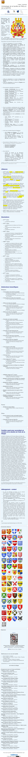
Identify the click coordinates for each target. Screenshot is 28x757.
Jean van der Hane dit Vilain (14, 90)
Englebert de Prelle (9, 160)
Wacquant (21, 448)
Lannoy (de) (5, 187)
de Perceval (12, 436)
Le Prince (7, 478)
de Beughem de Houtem (21, 451)
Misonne (17, 475)
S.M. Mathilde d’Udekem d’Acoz (12, 136)
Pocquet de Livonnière (17, 469)
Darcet (18, 441)
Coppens (17, 447)
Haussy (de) (10, 194)
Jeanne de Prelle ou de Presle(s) (14, 152)
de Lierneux (10, 477)
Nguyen (4, 211)
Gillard (14, 457)
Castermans (9, 465)
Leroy (6, 443)
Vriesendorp (17, 211)
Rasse (9, 442)
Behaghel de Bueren (5, 451)
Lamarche (21, 203)
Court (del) (9, 178)
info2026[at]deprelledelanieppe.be (10, 500)
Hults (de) (22, 194)
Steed (17, 465)
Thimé (4, 181)
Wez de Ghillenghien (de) (15, 173)
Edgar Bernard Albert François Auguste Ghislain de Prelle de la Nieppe (14, 323)
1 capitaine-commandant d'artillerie (12, 275)
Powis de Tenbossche (13, 453)
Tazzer (24, 473)
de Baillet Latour (16, 449)
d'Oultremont (21, 453)
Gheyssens (5, 194)
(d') (20, 172)
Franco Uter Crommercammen (14, 99)
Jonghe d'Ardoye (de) (13, 203)
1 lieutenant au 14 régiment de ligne (13, 263)
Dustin (16, 455)
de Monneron (13, 470)
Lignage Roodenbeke (10, 91)
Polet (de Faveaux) (20, 438)
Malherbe (8, 474)
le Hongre (20, 436)
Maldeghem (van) (10, 196)
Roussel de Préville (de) (12, 462)
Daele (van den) (15, 178)
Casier (11, 463)
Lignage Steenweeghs (10, 100)
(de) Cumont (7, 456)
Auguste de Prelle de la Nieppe (17, 68)
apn (2, 521)
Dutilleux (3, 445)
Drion (10, 441)
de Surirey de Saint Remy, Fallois (11, 448)
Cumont (15, 200)
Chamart (22, 177)
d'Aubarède (7, 470)
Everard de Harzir (16, 440)
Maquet (3, 456)
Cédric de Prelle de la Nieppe (18, 58)
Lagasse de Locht (10, 454)
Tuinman (3, 473)
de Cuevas (8, 467)
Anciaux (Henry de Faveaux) (7, 439)
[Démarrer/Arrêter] (13, 632)
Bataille (14, 465)
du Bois (8, 463)
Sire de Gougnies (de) (13, 191)
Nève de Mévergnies (20, 457)
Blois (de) (20, 176)
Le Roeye (22, 467)
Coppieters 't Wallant (15, 456)
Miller (22, 210)
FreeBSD (19, 494)
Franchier (7, 186)
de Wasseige (4, 452)
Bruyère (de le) (16, 177)
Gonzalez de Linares (10, 201)
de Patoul (13, 467)
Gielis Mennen (13, 92)
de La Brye (12, 478)
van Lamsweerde (9, 457)
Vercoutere (10, 440)
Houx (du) (22, 186)
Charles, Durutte (4, 453)
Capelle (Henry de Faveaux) (20, 439)
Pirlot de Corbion (11, 443)
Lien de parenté (6, 75)
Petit (21, 443)
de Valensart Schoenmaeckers (12, 445)
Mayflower (11, 109)
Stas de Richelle (10, 455)
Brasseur (21, 475)
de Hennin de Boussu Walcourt (11, 476)
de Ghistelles (17, 479)
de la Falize (20, 477)
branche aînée (6, 61)
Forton (23, 444)
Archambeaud (14, 472)
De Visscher (12, 474)
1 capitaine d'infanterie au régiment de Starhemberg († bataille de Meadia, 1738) (14, 246)
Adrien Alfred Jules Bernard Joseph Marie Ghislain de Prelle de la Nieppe (15, 341)
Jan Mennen (12, 96)
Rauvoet (10, 187)
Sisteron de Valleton (17, 207)
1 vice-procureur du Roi (10, 281)
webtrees (17, 495)
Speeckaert (14, 442)
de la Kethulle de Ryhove (12, 452)
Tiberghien (14, 197)
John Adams (8, 116)
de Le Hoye (7, 475)
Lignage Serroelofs (9, 95)
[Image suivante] (15, 632)
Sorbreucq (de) (6, 173)
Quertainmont (20, 455)
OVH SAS (15, 493)
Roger (14, 75)
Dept (7, 477)
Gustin (2, 466)
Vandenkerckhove (11, 211)
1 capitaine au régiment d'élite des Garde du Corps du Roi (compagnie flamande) (13, 244)
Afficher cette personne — (14, 646)
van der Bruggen (14, 460)
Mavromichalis (17, 204)
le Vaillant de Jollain (17, 468)
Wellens (5, 198)
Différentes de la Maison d (13, 82)
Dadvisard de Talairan (6, 472)
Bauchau (11, 200)
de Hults (3, 464)
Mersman (17, 196)
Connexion (24, 4)
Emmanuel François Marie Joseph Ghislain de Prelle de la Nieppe (15, 293)
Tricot (19, 191)
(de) (8, 177)
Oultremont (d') (14, 205)
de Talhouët (9, 469)
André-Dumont (12, 210)
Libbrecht (24, 463)
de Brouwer (22, 450)
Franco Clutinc (13, 94)
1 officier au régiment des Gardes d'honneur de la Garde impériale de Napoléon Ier (12, 261)
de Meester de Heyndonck (10, 459)
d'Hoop (18, 442)
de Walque (17, 467)
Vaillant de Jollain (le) (7, 208)
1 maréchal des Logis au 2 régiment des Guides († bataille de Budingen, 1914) (14, 279)
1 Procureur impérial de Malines (11, 270)
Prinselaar (14, 441)
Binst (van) (21, 184)
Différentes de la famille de (12, 43)
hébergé (10, 491)
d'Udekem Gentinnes (5, 461)
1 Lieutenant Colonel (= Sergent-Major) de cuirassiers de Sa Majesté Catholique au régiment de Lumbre (14, 234)
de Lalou (11, 437)
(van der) (9, 184)
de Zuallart (15, 437)
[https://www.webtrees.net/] (14, 755)
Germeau (11, 464)
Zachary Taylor (8, 120)
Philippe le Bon (19, 156)
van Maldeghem (16, 450)
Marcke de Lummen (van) (8, 204)
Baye (11, 176)
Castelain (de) (16, 183)
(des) (12, 172)
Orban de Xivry (18, 454)
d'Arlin (9, 479)
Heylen (8, 202)
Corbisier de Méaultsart (17, 444)
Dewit (18, 200)
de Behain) (10, 449)
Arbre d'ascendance (8, 57)
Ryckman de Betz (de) (7, 207)
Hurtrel (16, 478)
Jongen (3, 459)
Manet (6, 442)
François (3, 444)
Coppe (12, 479)
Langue (19, 4)
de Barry (24, 470)
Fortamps (7, 179)
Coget (20, 445)
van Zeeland (21, 460)
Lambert (18, 75)
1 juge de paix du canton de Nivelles (12, 271)
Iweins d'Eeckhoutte (22, 472)
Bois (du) (14, 193)
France (15, 491)
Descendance (6, 68)
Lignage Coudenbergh (10, 89)
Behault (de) (15, 184)
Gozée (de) (12, 186)
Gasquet (22, 200)
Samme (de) (13, 180)
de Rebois (23, 437)
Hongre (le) (17, 186)
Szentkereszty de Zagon (10, 447)
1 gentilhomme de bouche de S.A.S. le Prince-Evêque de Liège (13, 251)
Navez (9, 205)
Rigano (21, 206)
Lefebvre (8, 460)
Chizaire (5, 178)
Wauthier (5, 188)
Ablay (17, 436)
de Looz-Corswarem (17, 464)
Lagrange (18, 210)
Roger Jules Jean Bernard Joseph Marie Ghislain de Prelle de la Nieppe (14, 307)
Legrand (19, 463)
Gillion (19, 437)
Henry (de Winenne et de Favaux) (8, 438)
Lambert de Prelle (15, 71)
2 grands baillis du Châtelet (10, 249)
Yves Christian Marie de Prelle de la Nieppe (15, 299)
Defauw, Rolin (4, 440)
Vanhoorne (15, 208)
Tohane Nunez (8, 444)
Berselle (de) (15, 176)
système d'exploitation (10, 494)
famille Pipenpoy (17, 133)
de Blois (15, 477)
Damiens (10, 450)
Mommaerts (17, 466)
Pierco (16, 179)
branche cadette (21, 63)
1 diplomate (7, 280)
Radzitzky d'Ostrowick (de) (13, 206)
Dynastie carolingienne (10, 146)
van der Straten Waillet (9, 466)
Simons (10, 197)
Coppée (12, 461)
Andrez (11, 183)
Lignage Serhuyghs (9, 93)
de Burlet (15, 463)
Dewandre (19, 193)
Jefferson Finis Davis (10, 124)
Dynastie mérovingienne (10, 145)
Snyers (6, 464)
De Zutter (3, 474)
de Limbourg (21, 465)
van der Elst (13, 451)
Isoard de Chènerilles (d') (15, 202)
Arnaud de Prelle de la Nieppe (10, 66)
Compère (3, 436)
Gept (4, 201)
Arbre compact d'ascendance (10, 50)
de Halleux (12, 475)
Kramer (4, 196)
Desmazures (19, 470)
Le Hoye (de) (16, 194)
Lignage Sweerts (9, 102)
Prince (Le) (7, 180)
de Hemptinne (21, 452)
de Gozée (6, 437)
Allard (10, 193)
